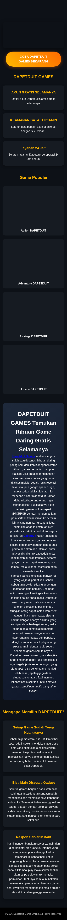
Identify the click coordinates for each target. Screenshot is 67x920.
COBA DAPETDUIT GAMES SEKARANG (33, 59)
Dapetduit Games (23, 456)
